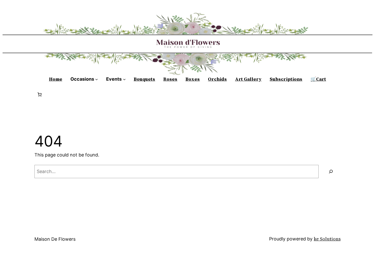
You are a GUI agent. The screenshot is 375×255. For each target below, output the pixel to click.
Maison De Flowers (55, 239)
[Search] (331, 171)
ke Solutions (327, 239)
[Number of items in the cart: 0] (39, 94)
